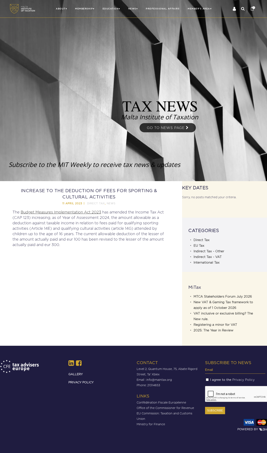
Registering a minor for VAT (215, 324)
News (111, 203)
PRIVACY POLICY (81, 382)
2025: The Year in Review (213, 330)
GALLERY (75, 374)
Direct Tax (96, 203)
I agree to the (232, 379)
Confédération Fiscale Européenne (161, 402)
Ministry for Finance (151, 424)
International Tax (207, 262)
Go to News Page (166, 128)
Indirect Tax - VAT (208, 257)
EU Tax (199, 245)
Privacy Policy (243, 379)
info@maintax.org (159, 379)
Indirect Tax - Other (209, 251)
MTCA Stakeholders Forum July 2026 (223, 296)
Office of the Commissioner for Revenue (165, 407)
